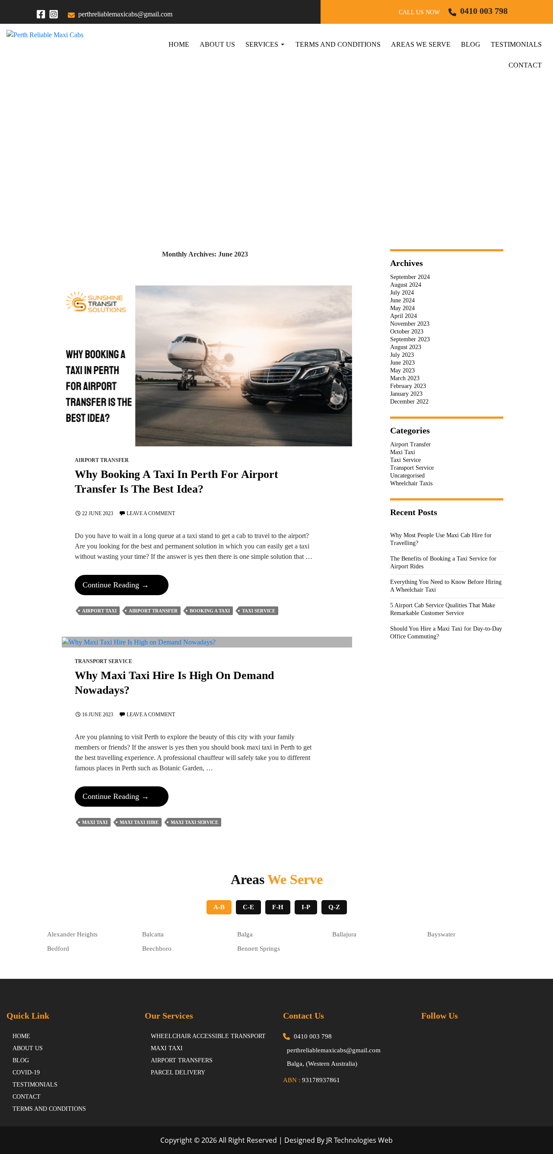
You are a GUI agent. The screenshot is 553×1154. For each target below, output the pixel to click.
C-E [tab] (248, 907)
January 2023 (406, 394)
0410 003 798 (484, 11)
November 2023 (409, 324)
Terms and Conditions (338, 44)
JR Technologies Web (359, 1140)
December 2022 (409, 401)
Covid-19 (26, 1072)
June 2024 (402, 300)
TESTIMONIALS (35, 1084)
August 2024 (405, 285)
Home (178, 44)
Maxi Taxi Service (194, 822)
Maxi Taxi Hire (139, 822)
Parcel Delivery (178, 1072)
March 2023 (405, 378)
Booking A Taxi (210, 610)
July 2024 (402, 292)
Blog (470, 44)
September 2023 (410, 339)
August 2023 (405, 347)
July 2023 (402, 355)
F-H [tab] (277, 907)
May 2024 (402, 308)
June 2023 (402, 362)
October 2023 (406, 331)
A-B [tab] (219, 907)
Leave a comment (151, 513)
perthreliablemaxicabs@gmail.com (125, 14)
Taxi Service (258, 610)
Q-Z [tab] (334, 907)
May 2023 (402, 370)
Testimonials (516, 44)
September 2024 (410, 277)
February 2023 (408, 386)
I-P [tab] (306, 907)
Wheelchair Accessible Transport (208, 1036)
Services (261, 44)
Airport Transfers (182, 1060)
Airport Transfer (102, 460)
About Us (217, 44)
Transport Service (103, 661)
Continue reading (125, 587)
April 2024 (403, 316)
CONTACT (27, 1096)
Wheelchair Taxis (411, 483)
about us (28, 1048)
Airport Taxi (99, 610)
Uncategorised (407, 475)
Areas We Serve (421, 44)
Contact (525, 65)
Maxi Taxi (95, 822)
